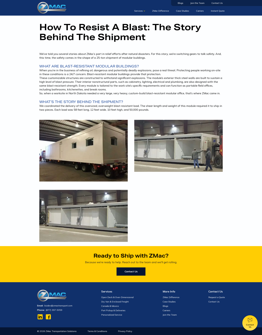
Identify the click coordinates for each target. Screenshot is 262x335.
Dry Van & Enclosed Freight (115, 301)
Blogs (180, 3)
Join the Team (197, 3)
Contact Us (217, 3)
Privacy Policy (125, 331)
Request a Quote (216, 297)
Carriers (200, 10)
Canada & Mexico (110, 306)
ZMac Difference (160, 10)
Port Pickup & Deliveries (113, 310)
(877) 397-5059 (54, 310)
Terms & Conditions (97, 331)
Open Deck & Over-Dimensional (117, 297)
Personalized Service (111, 314)
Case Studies (182, 10)
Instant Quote (218, 10)
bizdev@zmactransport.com (58, 305)
